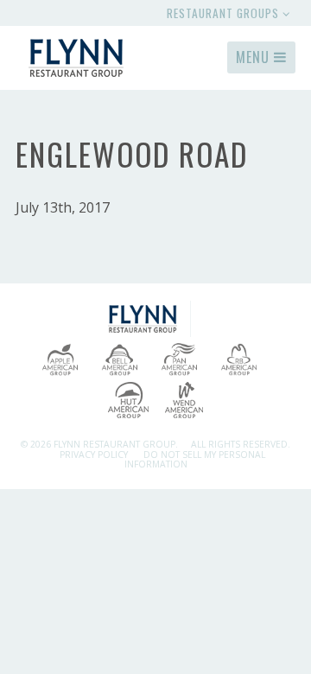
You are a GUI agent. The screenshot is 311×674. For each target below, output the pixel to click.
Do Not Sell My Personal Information (194, 459)
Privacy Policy (94, 454)
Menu (255, 57)
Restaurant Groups (224, 13)
